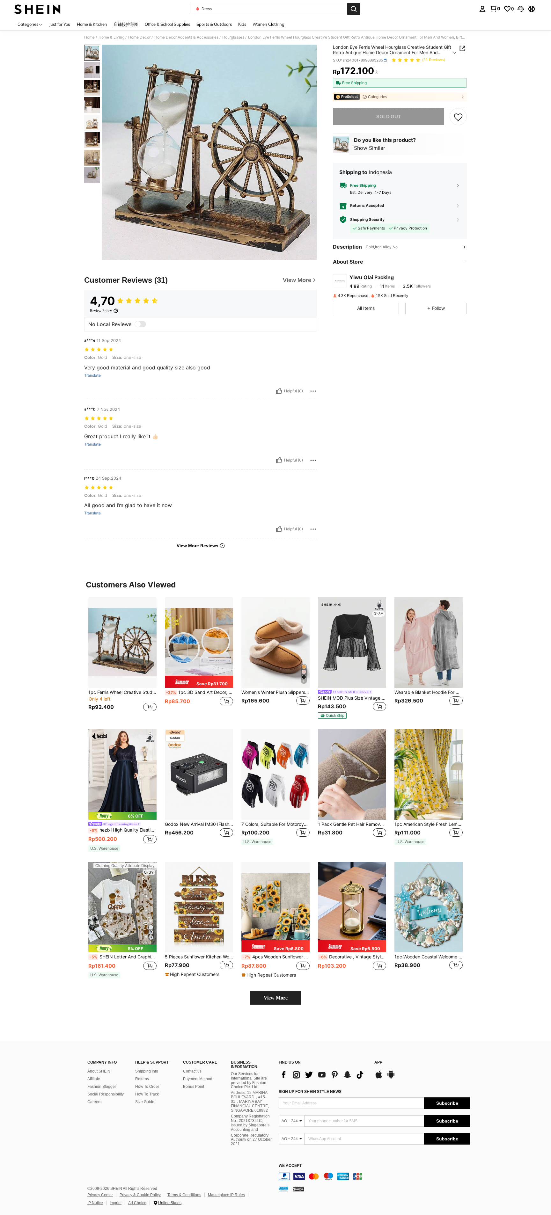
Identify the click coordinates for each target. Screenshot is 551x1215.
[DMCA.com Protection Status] (298, 1189)
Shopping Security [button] (367, 219)
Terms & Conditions (184, 1195)
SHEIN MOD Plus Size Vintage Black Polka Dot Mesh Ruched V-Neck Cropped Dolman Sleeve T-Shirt (352, 698)
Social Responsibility (105, 1094)
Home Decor (139, 37)
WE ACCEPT (290, 1166)
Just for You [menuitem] (59, 24)
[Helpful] (279, 391)
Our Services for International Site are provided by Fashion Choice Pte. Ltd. (249, 1080)
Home (89, 37)
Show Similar (369, 148)
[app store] (378, 1077)
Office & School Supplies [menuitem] (167, 24)
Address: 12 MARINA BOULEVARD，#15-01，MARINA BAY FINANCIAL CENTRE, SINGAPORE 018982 (250, 1101)
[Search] (353, 9)
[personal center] (482, 9)
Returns (142, 1079)
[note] (199, 682)
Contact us (192, 1071)
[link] (494, 8)
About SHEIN (98, 1071)
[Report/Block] (313, 391)
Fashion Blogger (101, 1086)
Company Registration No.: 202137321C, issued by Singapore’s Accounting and (250, 1123)
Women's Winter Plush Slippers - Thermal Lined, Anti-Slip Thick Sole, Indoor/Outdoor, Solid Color (275, 692)
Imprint (115, 1203)
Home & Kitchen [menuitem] (92, 24)
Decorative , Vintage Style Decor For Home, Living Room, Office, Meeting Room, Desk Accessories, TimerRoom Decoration (352, 956)
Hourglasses (233, 37)
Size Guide (144, 1102)
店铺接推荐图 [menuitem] (126, 24)
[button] (521, 9)
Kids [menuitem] (242, 24)
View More (276, 997)
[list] (323, 1075)
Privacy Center (100, 1195)
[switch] (140, 324)
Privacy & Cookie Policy (140, 1195)
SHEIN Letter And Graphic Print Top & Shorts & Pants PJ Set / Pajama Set (123, 956)
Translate (92, 375)
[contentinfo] (374, 1176)
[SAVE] (458, 116)
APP (378, 1062)
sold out (388, 116)
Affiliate (93, 1079)
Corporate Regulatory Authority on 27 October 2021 (251, 1139)
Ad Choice (137, 1203)
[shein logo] (37, 9)
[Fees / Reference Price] (376, 72)
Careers (94, 1102)
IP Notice (95, 1203)
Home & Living (111, 37)
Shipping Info (146, 1071)
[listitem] (122, 658)
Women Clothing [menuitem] (268, 24)
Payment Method (197, 1079)
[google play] (390, 1077)
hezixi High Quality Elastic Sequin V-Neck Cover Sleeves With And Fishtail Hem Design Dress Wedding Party (123, 830)
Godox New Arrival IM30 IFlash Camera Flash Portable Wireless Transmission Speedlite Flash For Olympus (199, 824)
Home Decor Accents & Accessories (186, 37)
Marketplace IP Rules (226, 1195)
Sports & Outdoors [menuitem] (214, 24)
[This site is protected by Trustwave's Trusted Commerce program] (283, 1189)
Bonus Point (193, 1086)
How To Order (147, 1086)
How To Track (147, 1094)
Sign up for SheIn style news (310, 1091)
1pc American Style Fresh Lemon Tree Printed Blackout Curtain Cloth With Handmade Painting (428, 824)
